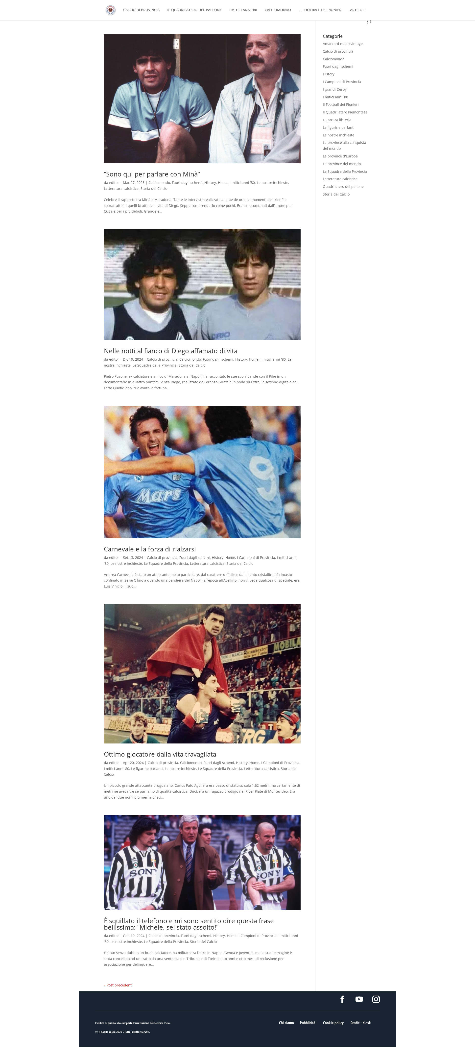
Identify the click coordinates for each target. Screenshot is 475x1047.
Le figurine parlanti (147, 768)
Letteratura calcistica (121, 188)
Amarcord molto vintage (343, 43)
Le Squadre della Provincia (155, 365)
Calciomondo (159, 182)
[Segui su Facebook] (342, 999)
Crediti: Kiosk (361, 1022)
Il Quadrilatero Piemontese (345, 112)
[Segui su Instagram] (376, 999)
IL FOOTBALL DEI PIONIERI (320, 10)
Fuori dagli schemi (187, 182)
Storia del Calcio (154, 188)
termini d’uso (162, 1023)
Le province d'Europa (340, 156)
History (210, 182)
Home (223, 182)
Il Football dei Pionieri (341, 104)
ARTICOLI (357, 10)
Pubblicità (307, 1022)
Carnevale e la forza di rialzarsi (150, 549)
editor (114, 182)
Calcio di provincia (162, 359)
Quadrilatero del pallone (343, 186)
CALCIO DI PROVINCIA (141, 10)
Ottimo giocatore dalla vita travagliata (160, 754)
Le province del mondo (342, 163)
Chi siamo (286, 1022)
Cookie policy (333, 1022)
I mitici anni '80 (242, 182)
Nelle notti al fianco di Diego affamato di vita (171, 350)
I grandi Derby (335, 89)
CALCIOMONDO (278, 10)
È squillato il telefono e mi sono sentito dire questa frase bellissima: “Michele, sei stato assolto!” (189, 924)
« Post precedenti (118, 985)
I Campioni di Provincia (256, 557)
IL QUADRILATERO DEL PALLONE (194, 10)
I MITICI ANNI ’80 (243, 10)
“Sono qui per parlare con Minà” (152, 174)
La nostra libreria (337, 119)
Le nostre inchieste (272, 182)
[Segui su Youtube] (359, 999)
